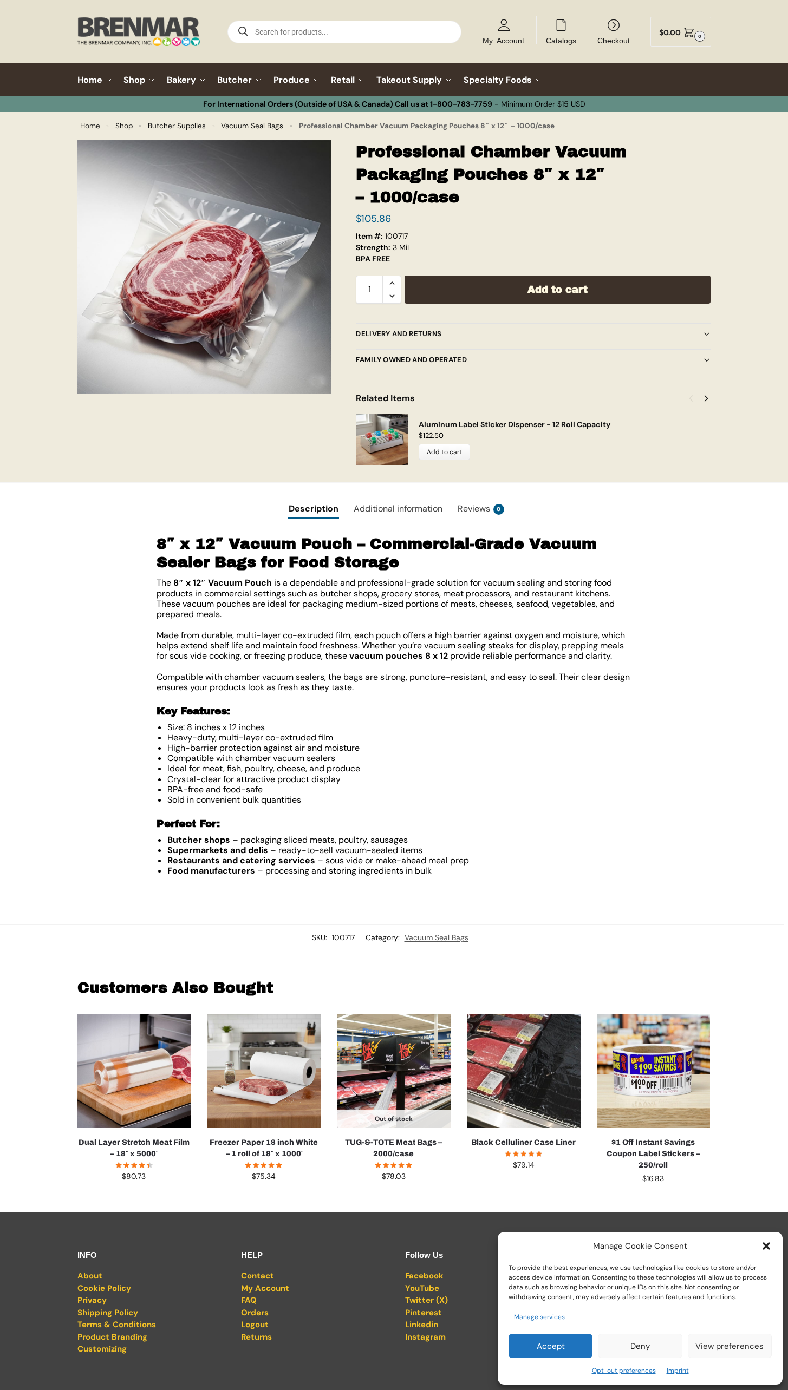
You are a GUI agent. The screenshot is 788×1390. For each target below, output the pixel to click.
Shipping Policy (107, 1312)
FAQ (249, 1300)
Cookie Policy (104, 1288)
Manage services (539, 1317)
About (89, 1275)
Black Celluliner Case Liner (523, 1142)
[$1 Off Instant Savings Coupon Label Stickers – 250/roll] (654, 1071)
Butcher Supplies (177, 125)
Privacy (92, 1300)
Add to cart (557, 289)
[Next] (706, 398)
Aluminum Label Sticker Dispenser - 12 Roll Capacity (514, 424)
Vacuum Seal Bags (252, 125)
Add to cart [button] (134, 1199)
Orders (255, 1312)
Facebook (424, 1275)
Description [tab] (313, 508)
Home (90, 125)
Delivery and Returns (398, 333)
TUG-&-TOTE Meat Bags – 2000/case (393, 1148)
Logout (255, 1324)
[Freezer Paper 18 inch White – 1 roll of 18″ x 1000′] (264, 1071)
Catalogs (561, 40)
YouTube (422, 1288)
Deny (640, 1346)
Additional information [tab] (398, 508)
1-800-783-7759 (461, 104)
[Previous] (691, 398)
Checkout (613, 40)
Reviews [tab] (479, 508)
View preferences (729, 1346)
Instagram (425, 1337)
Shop (124, 125)
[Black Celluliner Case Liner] (524, 1071)
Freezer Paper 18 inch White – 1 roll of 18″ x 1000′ (264, 1148)
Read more (393, 1199)
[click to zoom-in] (204, 267)
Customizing (102, 1348)
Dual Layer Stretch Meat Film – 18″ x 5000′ (134, 1148)
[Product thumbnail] (387, 439)
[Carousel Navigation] (695, 398)
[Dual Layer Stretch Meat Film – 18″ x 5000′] (134, 1071)
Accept (551, 1346)
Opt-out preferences (624, 1370)
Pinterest (423, 1312)
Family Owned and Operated (411, 359)
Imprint (678, 1370)
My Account (503, 40)
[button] (766, 1246)
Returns (256, 1337)
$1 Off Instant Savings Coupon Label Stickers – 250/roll (653, 1153)
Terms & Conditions (116, 1324)
